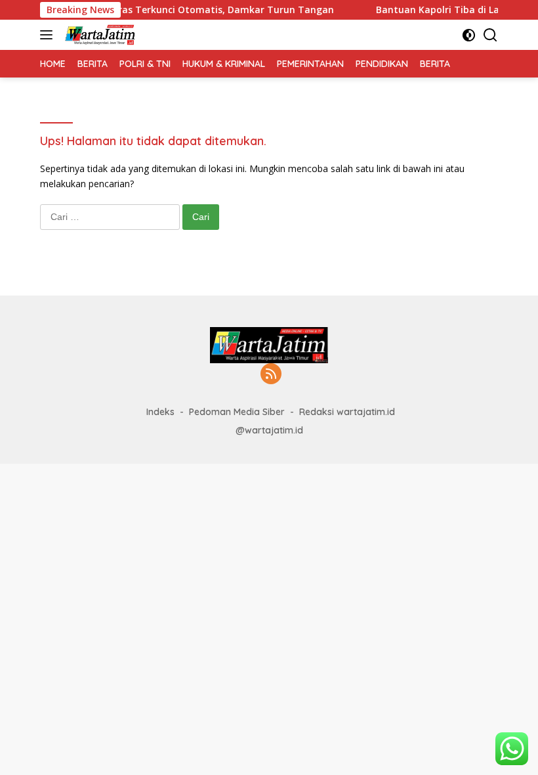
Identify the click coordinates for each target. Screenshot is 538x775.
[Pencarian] (490, 35)
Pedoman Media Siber (237, 412)
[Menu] (49, 35)
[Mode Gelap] (468, 35)
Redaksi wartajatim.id (347, 412)
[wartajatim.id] (98, 35)
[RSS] (270, 374)
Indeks (160, 412)
